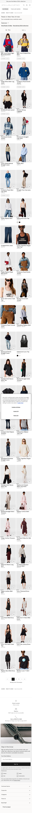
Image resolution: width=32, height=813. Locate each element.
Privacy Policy (17, 780)
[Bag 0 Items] (26, 5)
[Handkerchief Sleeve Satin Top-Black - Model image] (8, 368)
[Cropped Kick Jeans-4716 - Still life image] (8, 234)
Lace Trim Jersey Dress (23, 644)
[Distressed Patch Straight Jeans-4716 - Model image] (8, 341)
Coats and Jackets (16, 9)
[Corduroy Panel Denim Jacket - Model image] (24, 261)
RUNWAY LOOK (5, 58)
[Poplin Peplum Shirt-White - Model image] (8, 207)
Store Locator (16, 703)
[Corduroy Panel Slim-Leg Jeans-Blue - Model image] (8, 179)
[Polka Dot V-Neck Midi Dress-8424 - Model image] (24, 607)
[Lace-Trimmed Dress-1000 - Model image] (24, 580)
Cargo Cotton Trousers (8, 538)
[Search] (23, 5)
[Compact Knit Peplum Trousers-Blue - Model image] (8, 421)
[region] (16, 406)
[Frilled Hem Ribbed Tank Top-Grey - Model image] (24, 421)
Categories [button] (4, 794)
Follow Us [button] (3, 798)
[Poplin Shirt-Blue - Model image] (24, 152)
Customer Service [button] (5, 786)
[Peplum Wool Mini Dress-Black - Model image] (8, 660)
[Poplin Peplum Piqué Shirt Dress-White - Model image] (8, 261)
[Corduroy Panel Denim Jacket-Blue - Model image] (24, 71)
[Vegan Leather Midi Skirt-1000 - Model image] (8, 580)
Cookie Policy (20, 403)
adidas (20, 773)
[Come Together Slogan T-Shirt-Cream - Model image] (24, 447)
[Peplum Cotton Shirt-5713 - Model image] (24, 500)
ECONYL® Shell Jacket (8, 110)
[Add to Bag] (14, 50)
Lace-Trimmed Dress (23, 591)
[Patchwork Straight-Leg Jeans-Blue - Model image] (24, 126)
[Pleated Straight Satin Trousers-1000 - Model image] (24, 368)
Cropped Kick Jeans (7, 245)
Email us (16, 711)
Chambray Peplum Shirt (24, 325)
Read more (4, 770)
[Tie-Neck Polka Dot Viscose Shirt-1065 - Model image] (24, 554)
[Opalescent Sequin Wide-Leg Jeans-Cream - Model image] (24, 474)
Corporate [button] (3, 790)
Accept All (16, 411)
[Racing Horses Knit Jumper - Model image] (24, 287)
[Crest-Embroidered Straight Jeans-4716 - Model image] (8, 152)
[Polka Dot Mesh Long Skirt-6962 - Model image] (8, 554)
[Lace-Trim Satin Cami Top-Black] (8, 633)
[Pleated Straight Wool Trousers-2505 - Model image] (8, 500)
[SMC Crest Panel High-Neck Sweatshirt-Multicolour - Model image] (8, 42)
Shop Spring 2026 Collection (20, 25)
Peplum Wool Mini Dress (8, 670)
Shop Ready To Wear (6, 25)
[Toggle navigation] (29, 5)
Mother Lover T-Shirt (23, 670)
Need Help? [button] (4, 802)
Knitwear (25, 9)
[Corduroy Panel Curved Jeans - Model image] (8, 314)
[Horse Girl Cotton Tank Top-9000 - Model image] (8, 287)
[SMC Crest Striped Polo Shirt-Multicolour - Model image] (24, 42)
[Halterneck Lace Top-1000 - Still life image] (24, 341)
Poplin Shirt (20, 163)
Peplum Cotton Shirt (23, 511)
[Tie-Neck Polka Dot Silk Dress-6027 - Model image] (24, 527)
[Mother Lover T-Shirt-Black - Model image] (24, 660)
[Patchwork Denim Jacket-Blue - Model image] (8, 126)
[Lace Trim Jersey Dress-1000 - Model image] (24, 633)
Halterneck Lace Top (23, 218)
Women (4, 773)
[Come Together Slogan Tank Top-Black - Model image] (24, 234)
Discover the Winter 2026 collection (16, 1)
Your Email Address (6, 756)
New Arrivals (5, 9)
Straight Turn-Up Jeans (24, 190)
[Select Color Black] (19, 222)
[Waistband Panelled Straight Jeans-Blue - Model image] (8, 447)
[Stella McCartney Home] (11, 5)
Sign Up (16, 764)
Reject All (16, 415)
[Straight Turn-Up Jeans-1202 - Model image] (24, 179)
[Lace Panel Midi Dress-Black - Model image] (8, 607)
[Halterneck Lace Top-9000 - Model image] (24, 207)
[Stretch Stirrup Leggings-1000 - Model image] (24, 99)
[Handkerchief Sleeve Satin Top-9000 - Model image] (8, 474)
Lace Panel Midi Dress (7, 617)
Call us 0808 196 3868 (16, 719)
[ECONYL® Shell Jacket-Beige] (8, 99)
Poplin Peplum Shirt (6, 218)
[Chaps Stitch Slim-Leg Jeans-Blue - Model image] (8, 71)
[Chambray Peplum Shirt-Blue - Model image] (24, 314)
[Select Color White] (17, 222)
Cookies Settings (16, 407)
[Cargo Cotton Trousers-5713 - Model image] (8, 527)
